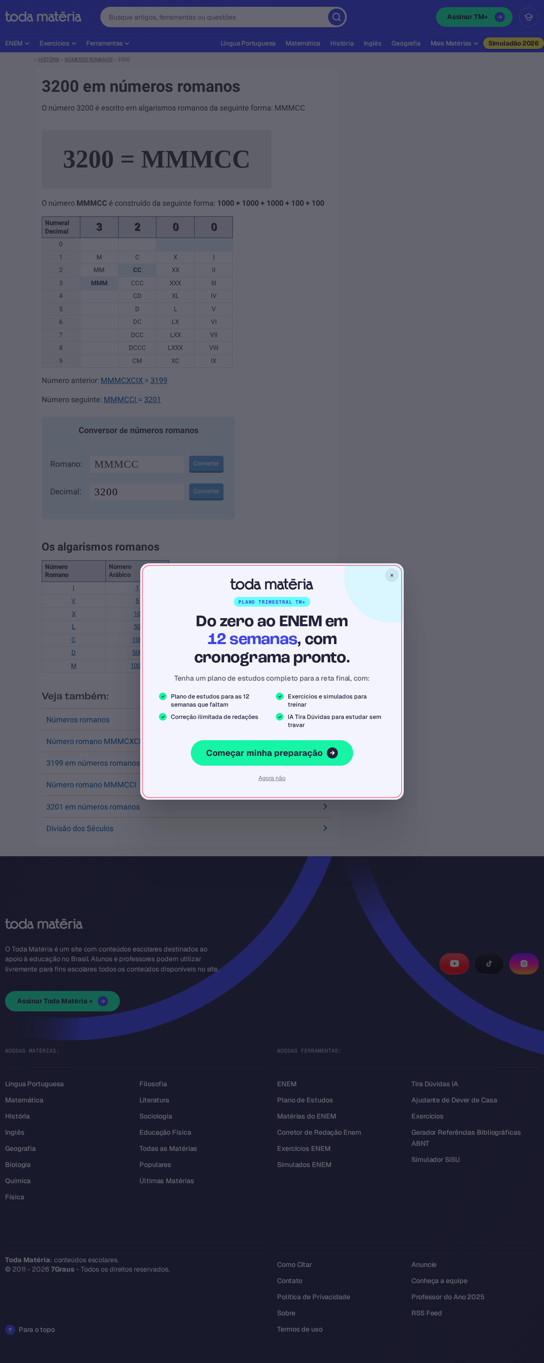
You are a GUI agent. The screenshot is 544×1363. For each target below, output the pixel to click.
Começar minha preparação (264, 752)
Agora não (272, 778)
